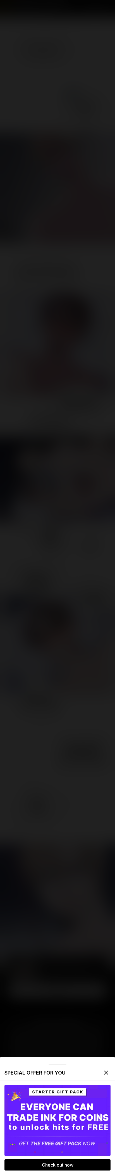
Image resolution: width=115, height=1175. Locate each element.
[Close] (106, 1072)
